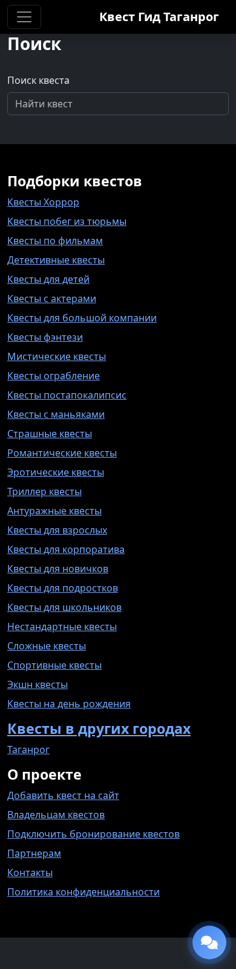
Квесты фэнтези (45, 337)
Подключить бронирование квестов (93, 834)
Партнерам (34, 853)
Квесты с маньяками (56, 414)
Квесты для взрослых (57, 530)
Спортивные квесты (54, 665)
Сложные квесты (46, 645)
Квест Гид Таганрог (159, 16)
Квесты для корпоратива (66, 549)
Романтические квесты (62, 452)
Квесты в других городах (99, 728)
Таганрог (28, 749)
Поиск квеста (38, 80)
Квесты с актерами (51, 298)
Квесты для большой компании (82, 317)
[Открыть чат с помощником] (209, 942)
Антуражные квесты (54, 510)
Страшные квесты (49, 433)
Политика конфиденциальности (83, 891)
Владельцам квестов (56, 814)
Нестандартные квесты (62, 626)
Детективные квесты (56, 260)
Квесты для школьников (64, 607)
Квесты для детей (48, 279)
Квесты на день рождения (69, 703)
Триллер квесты (44, 491)
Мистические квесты (56, 356)
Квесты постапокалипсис (66, 395)
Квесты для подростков (62, 588)
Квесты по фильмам (55, 240)
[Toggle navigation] (24, 17)
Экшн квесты (37, 684)
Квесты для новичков (57, 568)
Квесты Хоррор (43, 202)
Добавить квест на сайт (63, 795)
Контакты (30, 872)
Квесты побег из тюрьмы (66, 221)
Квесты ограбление (53, 375)
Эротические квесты (55, 472)
